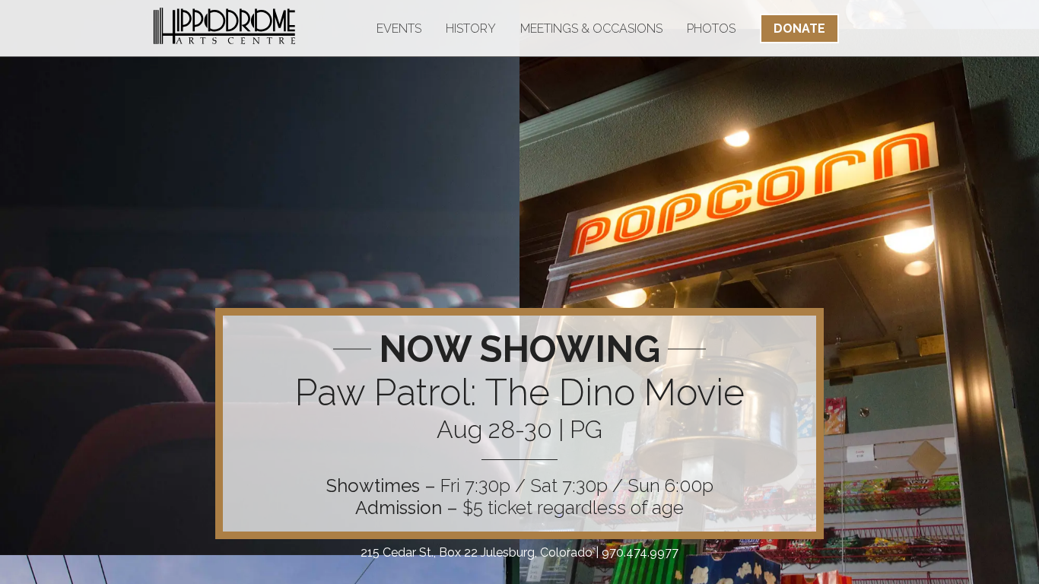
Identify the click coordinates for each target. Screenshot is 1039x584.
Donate (799, 28)
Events (399, 28)
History (471, 28)
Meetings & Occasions (591, 28)
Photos (711, 28)
